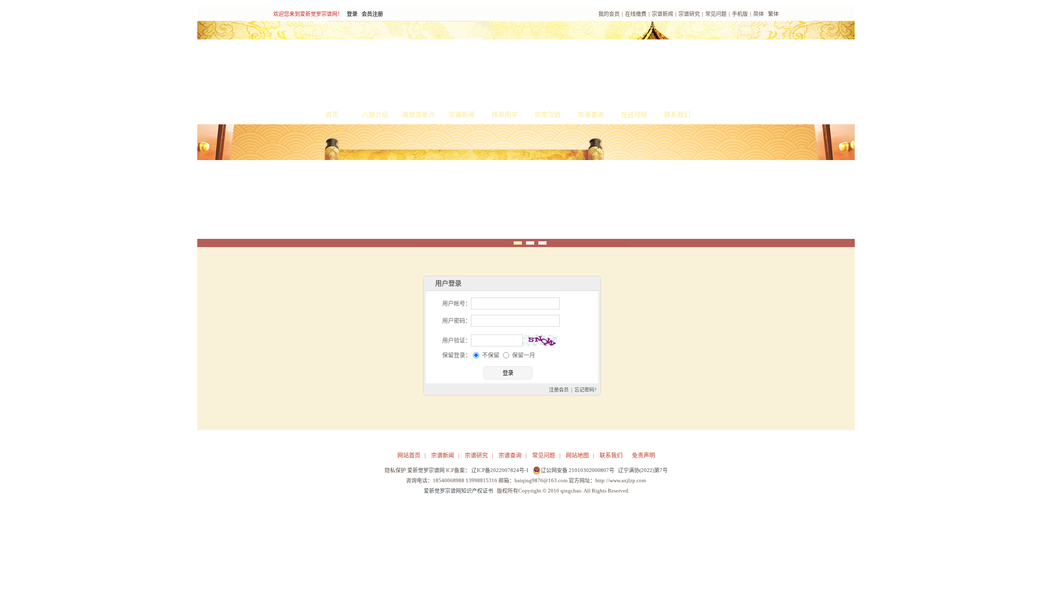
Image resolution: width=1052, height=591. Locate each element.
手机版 (740, 14)
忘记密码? (585, 390)
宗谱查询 (591, 114)
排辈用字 (504, 114)
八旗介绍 (375, 114)
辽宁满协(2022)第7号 (643, 470)
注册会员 (559, 390)
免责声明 (643, 455)
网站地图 (577, 455)
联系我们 (677, 114)
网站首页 (408, 455)
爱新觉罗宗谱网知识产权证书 (458, 491)
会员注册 (372, 14)
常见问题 (716, 14)
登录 (352, 14)
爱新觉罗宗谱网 (426, 470)
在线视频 (634, 114)
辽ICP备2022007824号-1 (500, 470)
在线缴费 (635, 14)
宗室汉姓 (548, 114)
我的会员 (609, 14)
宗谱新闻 (662, 14)
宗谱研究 (689, 14)
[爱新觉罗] (423, 64)
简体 (758, 14)
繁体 (773, 14)
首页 (332, 114)
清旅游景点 (418, 114)
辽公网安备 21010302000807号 (577, 470)
